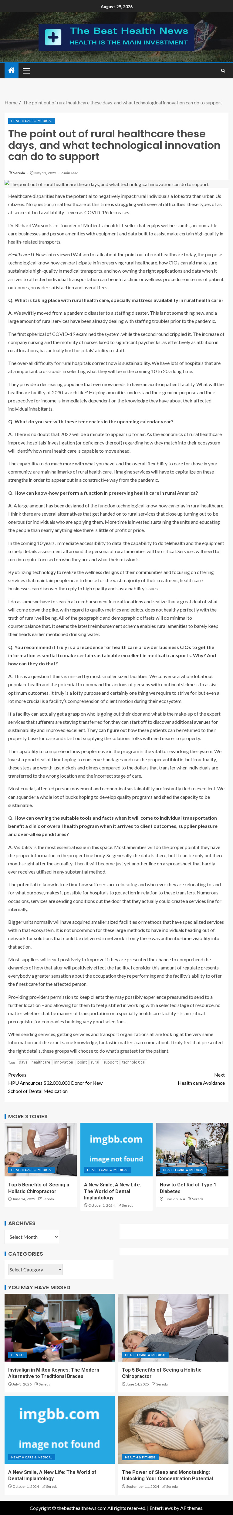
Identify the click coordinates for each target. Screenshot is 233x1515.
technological (133, 1062)
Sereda (19, 173)
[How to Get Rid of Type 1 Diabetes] (192, 1149)
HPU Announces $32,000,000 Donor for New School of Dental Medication (55, 1083)
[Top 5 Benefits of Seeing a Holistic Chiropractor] (41, 1149)
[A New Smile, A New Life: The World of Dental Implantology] (116, 1149)
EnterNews (161, 1508)
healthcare (41, 1062)
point (82, 1062)
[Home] (11, 70)
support (110, 1062)
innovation (63, 1062)
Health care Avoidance (201, 1079)
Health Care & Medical (31, 121)
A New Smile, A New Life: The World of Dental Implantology (112, 1191)
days (23, 1062)
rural (95, 1062)
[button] (26, 70)
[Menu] (26, 70)
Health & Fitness (140, 1457)
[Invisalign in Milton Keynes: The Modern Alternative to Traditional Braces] (60, 1328)
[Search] (223, 71)
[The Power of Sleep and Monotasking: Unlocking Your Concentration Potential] (173, 1430)
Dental (17, 1355)
